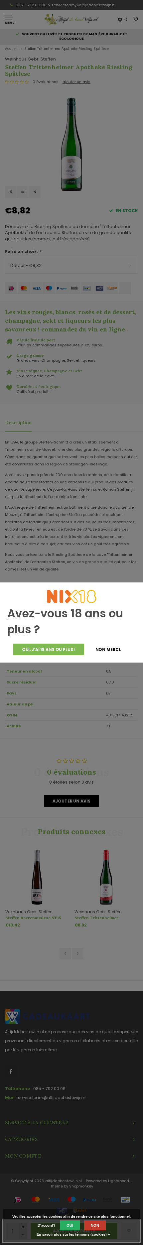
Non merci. (108, 649)
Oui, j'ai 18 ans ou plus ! (48, 649)
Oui (70, 1225)
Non (95, 1225)
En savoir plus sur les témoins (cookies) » (73, 1234)
